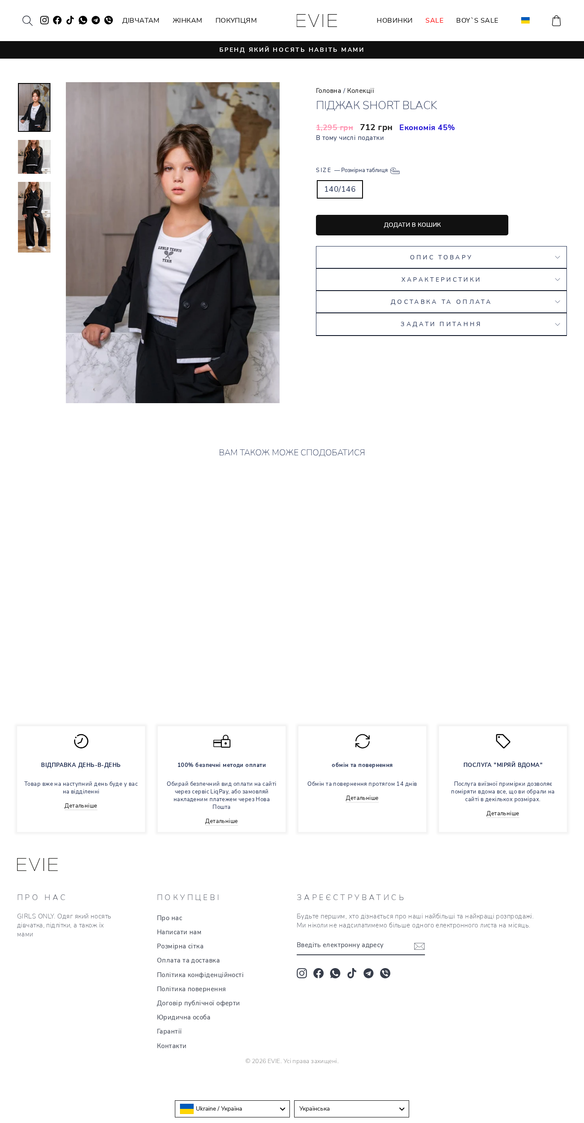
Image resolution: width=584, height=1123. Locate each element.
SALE (434, 20)
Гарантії (169, 1031)
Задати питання (441, 324)
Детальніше (81, 806)
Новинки (395, 20)
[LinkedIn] (385, 973)
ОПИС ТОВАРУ (441, 257)
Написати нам (179, 932)
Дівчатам (141, 20)
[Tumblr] (368, 973)
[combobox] (232, 1108)
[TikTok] (352, 973)
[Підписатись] (419, 945)
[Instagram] (302, 973)
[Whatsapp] (335, 973)
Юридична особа (183, 1017)
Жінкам (188, 20)
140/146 (340, 189)
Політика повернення (191, 989)
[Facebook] (318, 973)
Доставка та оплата (441, 301)
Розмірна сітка (180, 946)
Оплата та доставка (188, 960)
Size (352, 170)
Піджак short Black (64, 661)
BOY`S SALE (477, 20)
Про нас (169, 918)
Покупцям (236, 20)
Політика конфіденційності (200, 975)
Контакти (172, 1046)
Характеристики (441, 279)
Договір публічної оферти (198, 1003)
